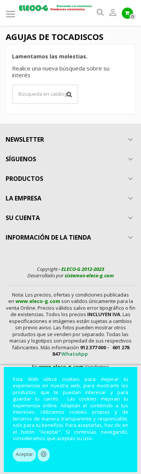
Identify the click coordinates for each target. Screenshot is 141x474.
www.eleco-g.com (37, 301)
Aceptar (24, 454)
